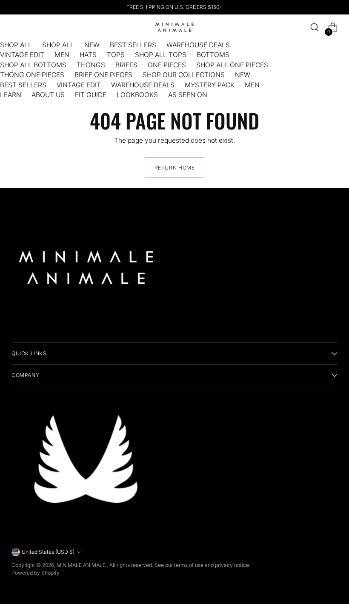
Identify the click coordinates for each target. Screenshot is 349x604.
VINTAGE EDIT (22, 55)
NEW (92, 45)
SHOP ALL (16, 45)
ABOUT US (48, 95)
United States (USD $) (48, 552)
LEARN (10, 95)
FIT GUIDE (90, 95)
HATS (88, 55)
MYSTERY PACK (210, 85)
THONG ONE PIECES (32, 75)
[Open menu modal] (16, 27)
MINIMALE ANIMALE (82, 565)
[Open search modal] (314, 27)
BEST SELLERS (133, 45)
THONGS (91, 65)
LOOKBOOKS (137, 95)
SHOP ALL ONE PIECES (232, 65)
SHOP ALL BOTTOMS (33, 65)
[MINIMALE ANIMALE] (174, 27)
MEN (61, 55)
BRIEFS (126, 65)
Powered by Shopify (35, 572)
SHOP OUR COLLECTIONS (184, 75)
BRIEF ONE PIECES (103, 75)
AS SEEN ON (187, 95)
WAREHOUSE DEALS (198, 45)
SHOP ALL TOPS (160, 55)
